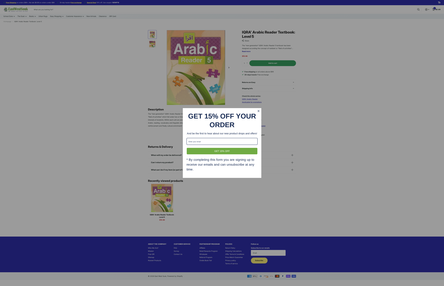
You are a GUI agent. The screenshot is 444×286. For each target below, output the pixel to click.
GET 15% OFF (222, 151)
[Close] (258, 111)
